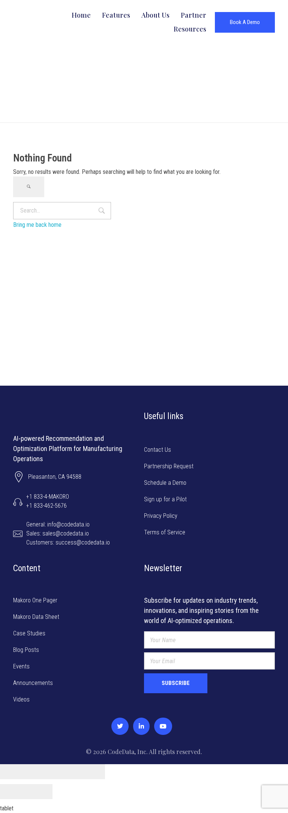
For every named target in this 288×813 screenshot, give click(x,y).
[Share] (39, 771)
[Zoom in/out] (92, 771)
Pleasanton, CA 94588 (54, 476)
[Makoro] (36, 21)
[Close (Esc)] (13, 771)
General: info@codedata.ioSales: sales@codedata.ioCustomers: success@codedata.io (68, 533)
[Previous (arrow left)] (13, 791)
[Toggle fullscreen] (65, 771)
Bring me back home (37, 224)
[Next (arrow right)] (39, 791)
